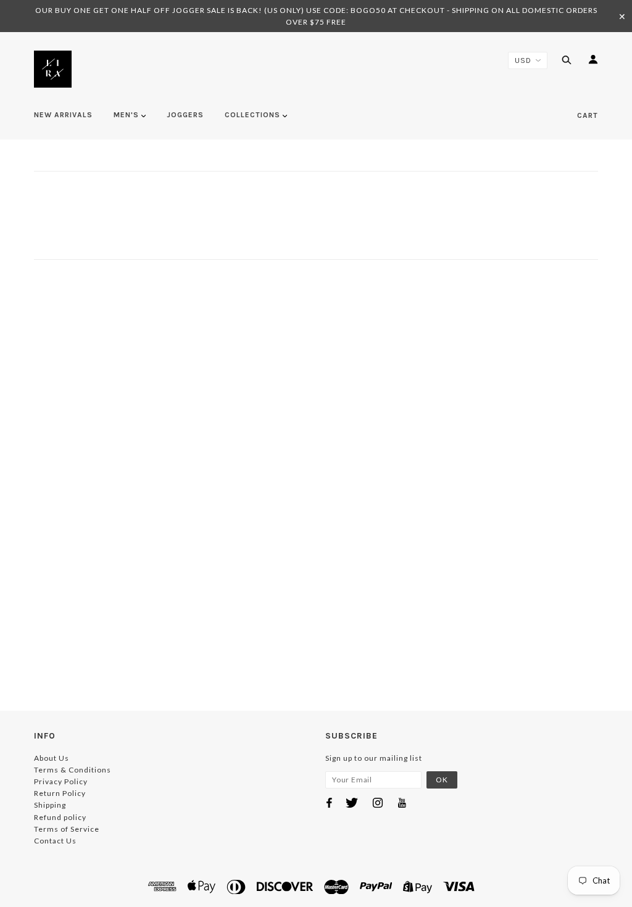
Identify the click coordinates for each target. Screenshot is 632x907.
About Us (51, 758)
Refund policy (60, 817)
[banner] (53, 69)
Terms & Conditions (72, 769)
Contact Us (55, 840)
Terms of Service (66, 829)
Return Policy (60, 793)
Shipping (50, 805)
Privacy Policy (61, 781)
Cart (587, 115)
